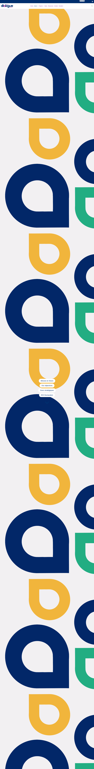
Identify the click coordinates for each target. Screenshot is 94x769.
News (46, 6)
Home (31, 6)
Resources (50, 6)
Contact (56, 6)
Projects (41, 6)
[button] (36, 6)
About (35, 6)
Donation (61, 6)
